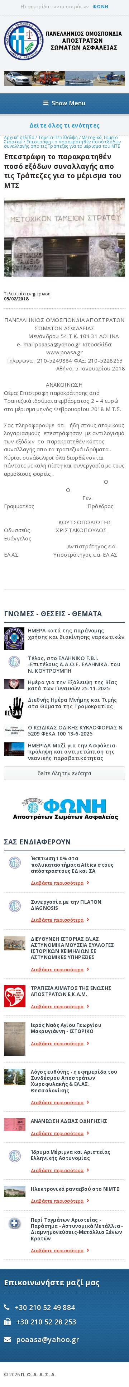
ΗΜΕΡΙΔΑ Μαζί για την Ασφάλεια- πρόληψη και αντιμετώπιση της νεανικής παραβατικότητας (73, 751)
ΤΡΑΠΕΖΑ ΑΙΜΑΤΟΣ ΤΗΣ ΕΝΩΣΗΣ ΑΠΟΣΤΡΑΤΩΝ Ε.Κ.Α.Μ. (71, 991)
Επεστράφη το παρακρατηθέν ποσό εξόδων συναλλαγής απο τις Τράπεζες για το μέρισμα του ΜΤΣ (62, 144)
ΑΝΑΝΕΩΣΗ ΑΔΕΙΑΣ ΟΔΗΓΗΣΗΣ (69, 1121)
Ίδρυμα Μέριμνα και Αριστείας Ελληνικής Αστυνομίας (71, 1155)
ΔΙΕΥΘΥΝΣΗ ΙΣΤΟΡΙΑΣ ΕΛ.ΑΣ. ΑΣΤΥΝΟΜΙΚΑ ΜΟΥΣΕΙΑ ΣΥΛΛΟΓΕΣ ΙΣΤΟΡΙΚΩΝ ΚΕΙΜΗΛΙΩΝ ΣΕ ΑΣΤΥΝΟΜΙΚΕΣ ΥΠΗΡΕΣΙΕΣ (72, 948)
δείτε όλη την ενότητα (64, 773)
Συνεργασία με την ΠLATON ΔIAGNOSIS (66, 905)
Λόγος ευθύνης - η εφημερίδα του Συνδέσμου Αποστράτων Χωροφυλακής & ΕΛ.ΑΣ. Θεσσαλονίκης (74, 1081)
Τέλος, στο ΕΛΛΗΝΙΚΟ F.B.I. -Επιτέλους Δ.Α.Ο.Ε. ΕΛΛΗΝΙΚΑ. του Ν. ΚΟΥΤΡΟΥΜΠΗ (74, 664)
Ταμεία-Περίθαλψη (58, 137)
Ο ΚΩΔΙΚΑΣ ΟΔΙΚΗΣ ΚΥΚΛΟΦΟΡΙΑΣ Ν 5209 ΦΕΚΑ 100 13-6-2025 (75, 730)
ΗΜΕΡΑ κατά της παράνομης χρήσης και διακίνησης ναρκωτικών (76, 633)
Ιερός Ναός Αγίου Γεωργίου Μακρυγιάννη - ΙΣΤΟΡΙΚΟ (66, 1028)
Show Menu (69, 103)
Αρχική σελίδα (19, 137)
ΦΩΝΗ (100, 6)
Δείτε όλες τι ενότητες (64, 125)
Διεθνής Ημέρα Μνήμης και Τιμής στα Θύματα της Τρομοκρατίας (72, 702)
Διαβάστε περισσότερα (57, 883)
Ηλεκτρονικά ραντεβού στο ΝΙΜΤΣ (75, 1189)
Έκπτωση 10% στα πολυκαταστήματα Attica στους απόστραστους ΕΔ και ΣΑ (72, 864)
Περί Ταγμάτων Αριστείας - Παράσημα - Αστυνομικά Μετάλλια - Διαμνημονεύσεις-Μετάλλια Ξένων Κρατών (77, 1229)
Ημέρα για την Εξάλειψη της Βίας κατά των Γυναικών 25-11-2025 (73, 685)
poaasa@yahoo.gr (47, 1339)
